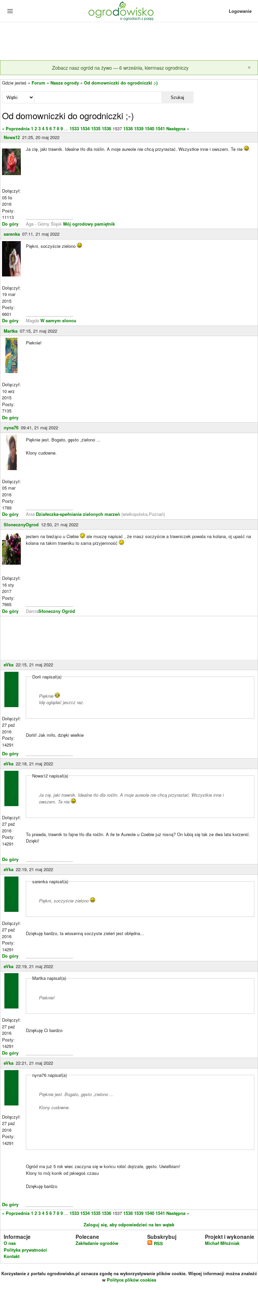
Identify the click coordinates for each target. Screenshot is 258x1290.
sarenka (12, 234)
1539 (138, 128)
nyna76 (11, 427)
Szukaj (177, 97)
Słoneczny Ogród (56, 611)
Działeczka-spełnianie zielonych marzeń (77, 514)
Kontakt (11, 1256)
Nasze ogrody (64, 82)
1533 (74, 128)
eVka (8, 664)
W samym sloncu (58, 320)
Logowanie (240, 11)
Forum (38, 82)
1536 (106, 128)
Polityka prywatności (25, 1250)
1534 (85, 128)
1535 (95, 128)
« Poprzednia (16, 128)
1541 (160, 128)
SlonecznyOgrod (21, 524)
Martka (10, 331)
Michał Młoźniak (222, 1243)
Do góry (10, 224)
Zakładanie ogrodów (97, 1243)
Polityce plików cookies (131, 1280)
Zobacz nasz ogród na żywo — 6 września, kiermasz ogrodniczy (120, 67)
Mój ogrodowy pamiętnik (89, 224)
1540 (149, 128)
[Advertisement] (129, 42)
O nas (10, 1243)
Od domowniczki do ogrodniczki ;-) (121, 82)
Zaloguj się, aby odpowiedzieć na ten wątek (129, 1224)
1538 (128, 128)
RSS (158, 1243)
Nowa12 (12, 137)
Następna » (177, 128)
